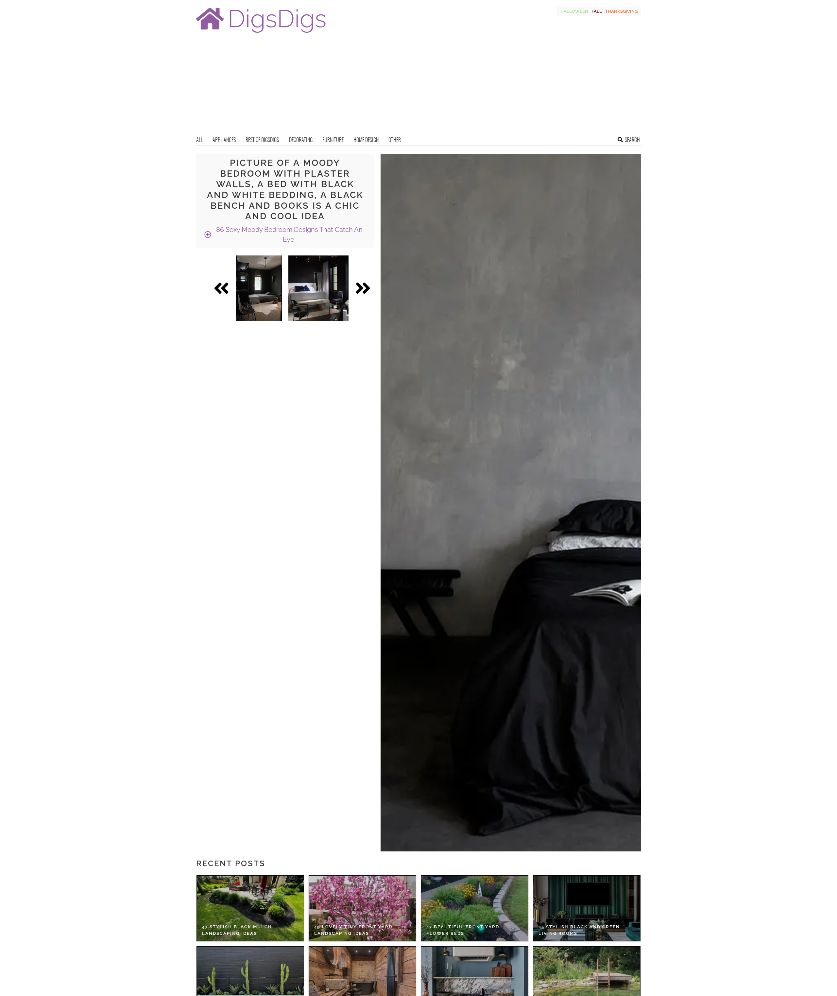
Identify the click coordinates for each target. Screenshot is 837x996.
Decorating (301, 140)
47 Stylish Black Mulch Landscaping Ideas (237, 930)
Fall (596, 11)
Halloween (574, 11)
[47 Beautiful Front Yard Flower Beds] (474, 908)
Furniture (333, 140)
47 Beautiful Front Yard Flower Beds (462, 930)
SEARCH (632, 140)
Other (394, 140)
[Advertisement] (418, 86)
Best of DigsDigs (262, 140)
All (199, 140)
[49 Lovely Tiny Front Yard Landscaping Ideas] (362, 908)
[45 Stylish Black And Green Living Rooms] (586, 908)
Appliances (224, 140)
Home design (366, 140)
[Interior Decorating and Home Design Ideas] (261, 33)
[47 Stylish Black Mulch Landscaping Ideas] (250, 908)
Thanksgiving (621, 11)
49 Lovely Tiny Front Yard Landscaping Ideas (353, 930)
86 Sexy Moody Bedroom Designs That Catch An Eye (288, 234)
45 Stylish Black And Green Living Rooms (579, 930)
